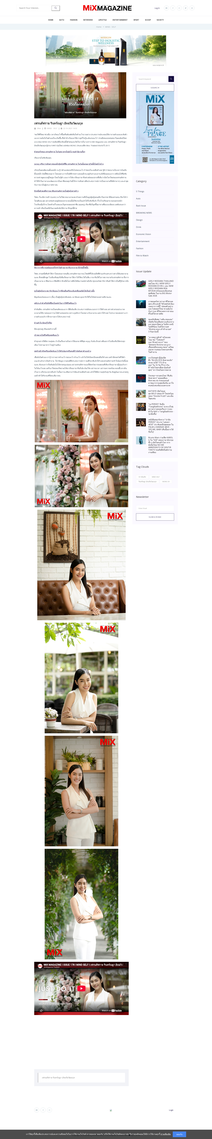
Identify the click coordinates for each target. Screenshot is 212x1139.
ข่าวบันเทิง (142, 477)
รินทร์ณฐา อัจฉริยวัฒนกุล (147, 481)
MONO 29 (165, 481)
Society (160, 20)
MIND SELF (155, 477)
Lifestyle (103, 20)
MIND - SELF (110, 27)
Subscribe (155, 517)
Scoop (148, 20)
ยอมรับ (179, 1134)
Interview (88, 20)
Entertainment (120, 20)
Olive (38, 128)
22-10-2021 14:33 (70, 128)
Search (155, 88)
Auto (61, 20)
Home (50, 20)
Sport (136, 20)
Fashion (73, 20)
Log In (157, 8)
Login (171, 1110)
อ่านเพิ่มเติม (166, 1134)
